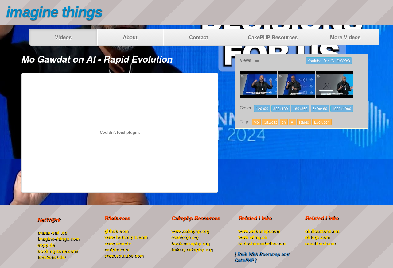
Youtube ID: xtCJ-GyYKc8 (329, 60)
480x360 (300, 108)
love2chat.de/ (51, 257)
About (130, 37)
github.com (116, 231)
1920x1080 (341, 108)
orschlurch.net (320, 243)
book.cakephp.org (190, 243)
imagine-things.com (58, 238)
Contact (198, 37)
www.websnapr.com (259, 231)
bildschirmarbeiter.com (262, 243)
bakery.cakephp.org (192, 249)
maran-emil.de (52, 232)
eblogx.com (317, 237)
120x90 (262, 108)
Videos (63, 37)
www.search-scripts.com (117, 246)
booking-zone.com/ (57, 251)
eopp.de (46, 245)
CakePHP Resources (273, 37)
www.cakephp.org (190, 231)
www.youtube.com (123, 255)
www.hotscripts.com (125, 237)
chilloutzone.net (322, 231)
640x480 (320, 108)
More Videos (345, 37)
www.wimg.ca (252, 237)
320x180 (280, 108)
